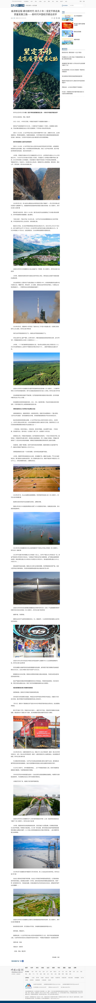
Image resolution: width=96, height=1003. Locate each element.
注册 (84, 1)
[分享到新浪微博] (57, 18)
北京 (32, 971)
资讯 (36, 1)
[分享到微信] (54, 18)
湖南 (30, 974)
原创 (57, 1)
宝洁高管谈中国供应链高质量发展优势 (72, 76)
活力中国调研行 (78, 16)
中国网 (42, 977)
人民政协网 (44, 980)
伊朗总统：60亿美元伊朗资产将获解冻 (72, 87)
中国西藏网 (76, 977)
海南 (41, 974)
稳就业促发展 (77, 31)
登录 (81, 1)
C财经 (40, 1)
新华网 (17, 18)
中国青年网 (57, 977)
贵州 (52, 974)
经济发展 (35, 5)
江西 (74, 971)
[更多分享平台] (59, 18)
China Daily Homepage (17, 1)
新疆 (66, 974)
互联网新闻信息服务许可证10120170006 (52, 984)
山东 (77, 971)
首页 (26, 967)
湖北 (26, 974)
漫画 (64, 967)
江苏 (63, 971)
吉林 (51, 971)
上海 (59, 971)
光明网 (26, 980)
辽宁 (47, 971)
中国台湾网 (70, 977)
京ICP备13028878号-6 (65, 987)
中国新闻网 (37, 980)
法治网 (49, 980)
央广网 (82, 977)
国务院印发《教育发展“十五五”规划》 (72, 52)
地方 (66, 1)
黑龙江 (55, 971)
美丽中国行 (77, 39)
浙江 (66, 971)
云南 (55, 974)
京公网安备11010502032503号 (39, 987)
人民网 (33, 977)
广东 (33, 974)
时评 (32, 1)
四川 (48, 974)
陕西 (63, 974)
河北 (40, 971)
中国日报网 (28, 5)
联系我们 (18, 974)
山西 (43, 971)
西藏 (59, 974)
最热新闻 (64, 49)
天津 (36, 971)
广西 (37, 974)
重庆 (44, 974)
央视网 (52, 977)
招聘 (75, 967)
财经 (42, 967)
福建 (70, 971)
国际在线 (47, 977)
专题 (63, 12)
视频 (49, 1)
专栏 (53, 1)
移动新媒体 (65, 5)
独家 (69, 967)
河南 (81, 971)
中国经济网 (64, 977)
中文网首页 (26, 1)
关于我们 (13, 974)
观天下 (61, 1)
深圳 (70, 974)
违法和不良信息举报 (37, 984)
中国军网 (31, 980)
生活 (45, 1)
